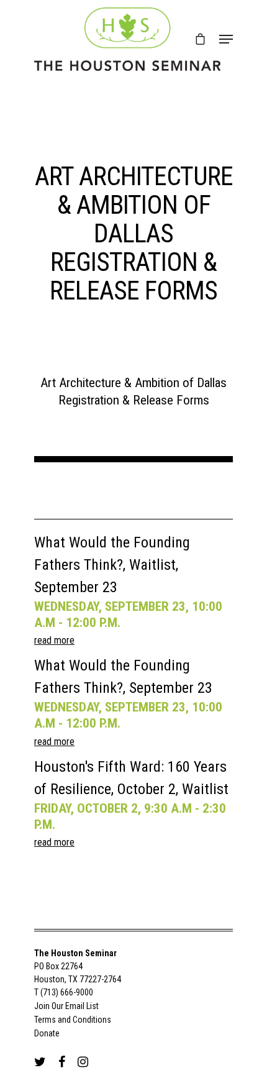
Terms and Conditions (72, 1020)
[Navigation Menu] (226, 39)
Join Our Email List (66, 1006)
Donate (47, 1033)
